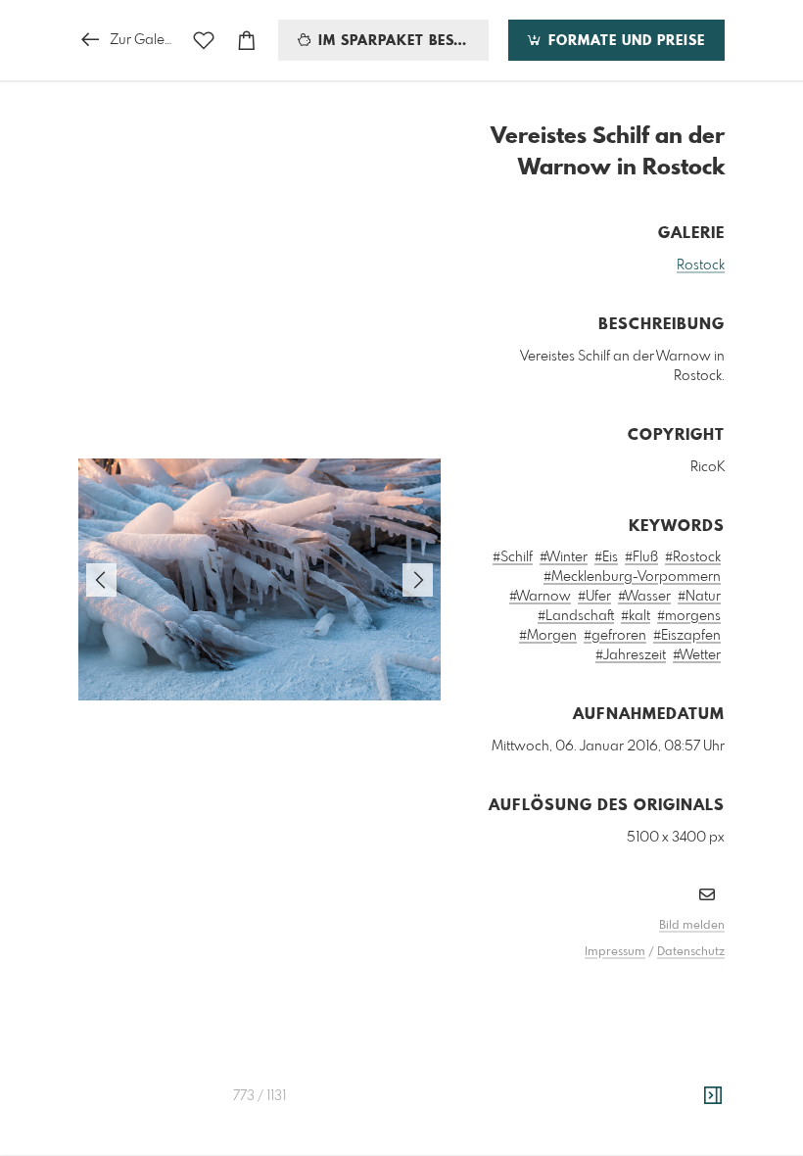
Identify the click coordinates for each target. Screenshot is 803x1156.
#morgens (689, 616)
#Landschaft (576, 616)
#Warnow (540, 596)
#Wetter (697, 655)
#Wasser (644, 596)
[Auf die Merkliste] (203, 40)
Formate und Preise (624, 41)
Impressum (615, 952)
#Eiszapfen (687, 636)
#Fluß (641, 557)
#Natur (699, 596)
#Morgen (548, 636)
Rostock (701, 265)
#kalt (635, 616)
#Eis (606, 557)
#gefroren (615, 636)
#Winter (564, 557)
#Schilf (513, 557)
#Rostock (693, 557)
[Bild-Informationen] (713, 1096)
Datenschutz (691, 952)
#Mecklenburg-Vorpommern (632, 577)
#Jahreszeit (630, 655)
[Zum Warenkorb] (247, 40)
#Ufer (594, 596)
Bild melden (692, 926)
